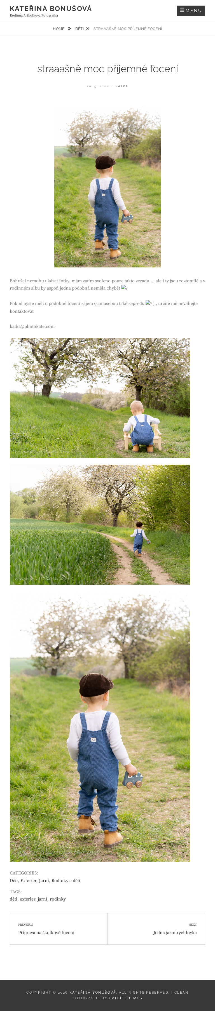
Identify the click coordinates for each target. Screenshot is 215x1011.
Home (59, 29)
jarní (42, 899)
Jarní (44, 880)
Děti (79, 29)
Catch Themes (125, 998)
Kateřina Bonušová (51, 8)
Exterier (28, 880)
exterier (27, 899)
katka (122, 86)
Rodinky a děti (66, 880)
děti (13, 899)
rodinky (58, 899)
